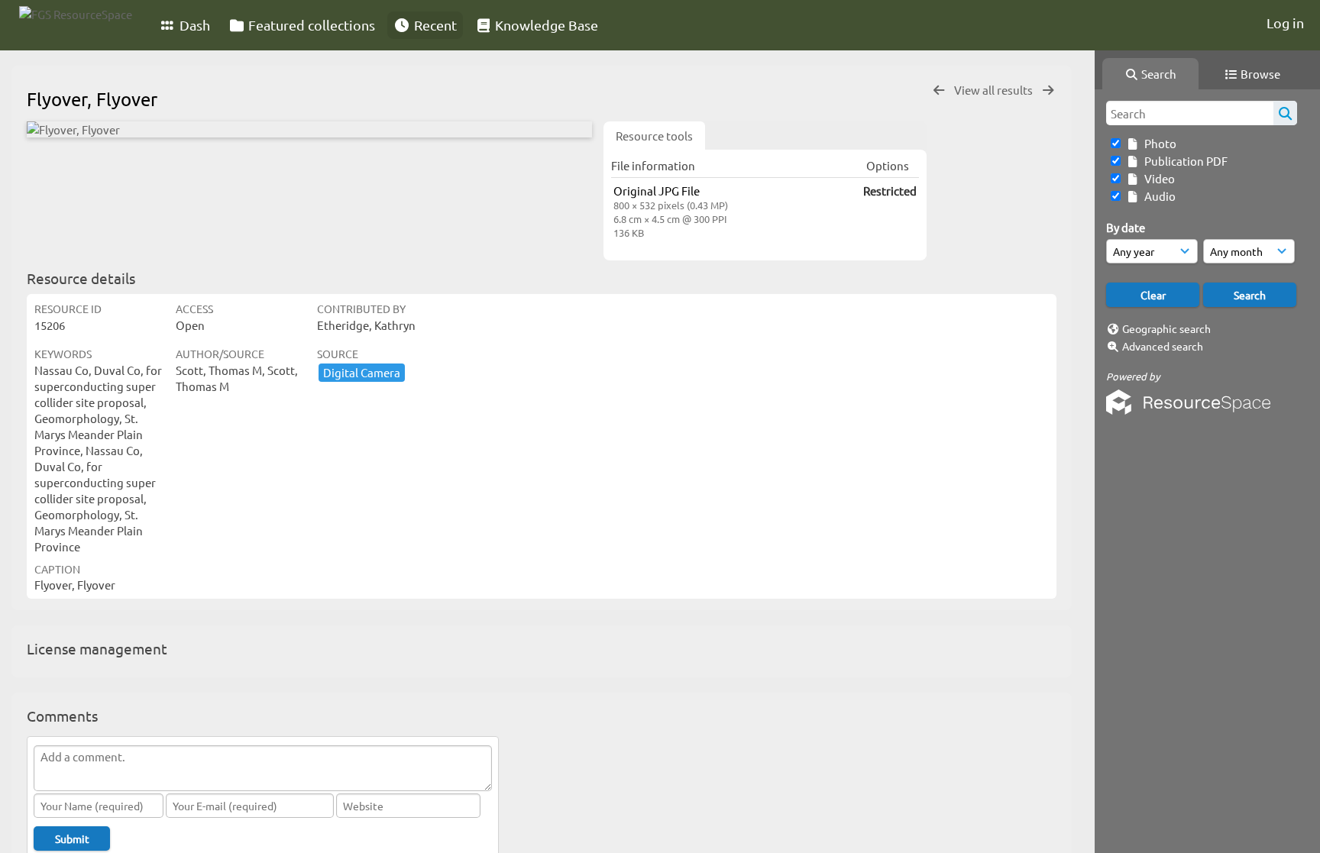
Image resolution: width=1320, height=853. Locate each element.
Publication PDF (1184, 160)
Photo (1158, 143)
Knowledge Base (545, 25)
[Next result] (1048, 90)
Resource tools (654, 135)
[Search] (1285, 113)
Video (1157, 178)
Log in (1285, 23)
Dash (193, 25)
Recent (434, 25)
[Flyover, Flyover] (309, 129)
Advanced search (1162, 346)
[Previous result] (938, 90)
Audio (1158, 196)
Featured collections (310, 25)
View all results (994, 89)
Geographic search (1166, 328)
